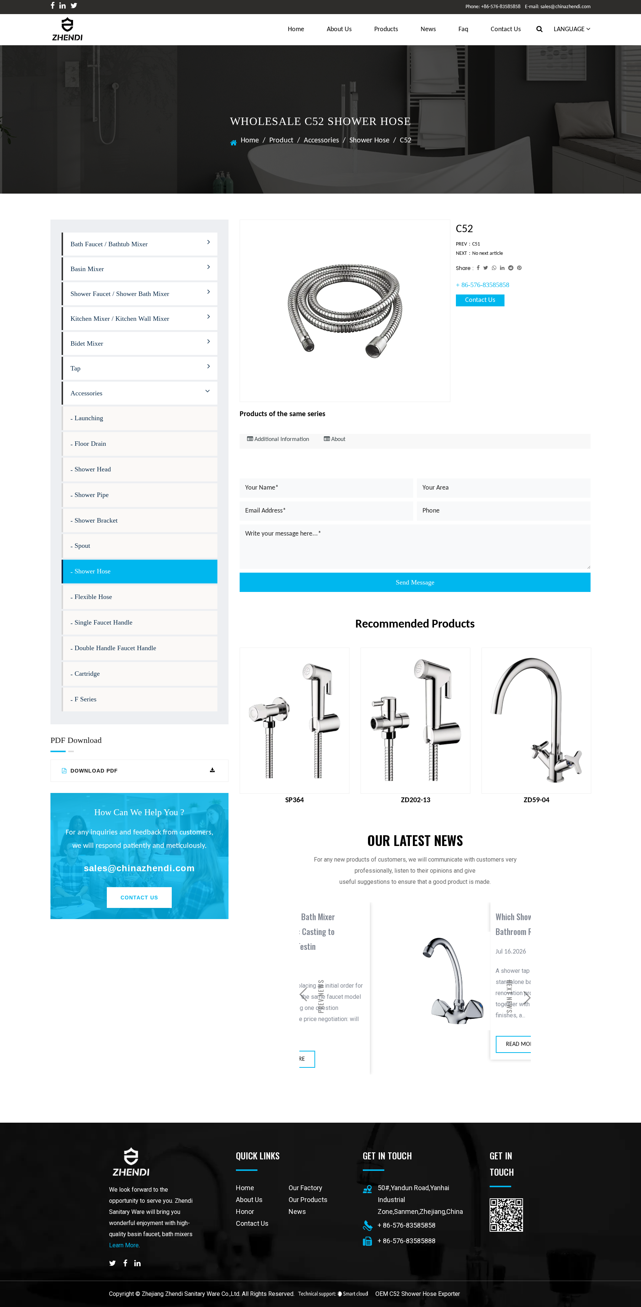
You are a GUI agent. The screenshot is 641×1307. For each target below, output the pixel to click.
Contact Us (139, 898)
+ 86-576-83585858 (482, 285)
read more (427, 1044)
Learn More (124, 1245)
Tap (75, 368)
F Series (85, 699)
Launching (89, 418)
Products (386, 29)
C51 (476, 244)
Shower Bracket (96, 520)
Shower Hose (369, 140)
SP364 (294, 800)
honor (245, 1211)
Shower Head (93, 469)
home (296, 29)
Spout (82, 545)
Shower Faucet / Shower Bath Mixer (119, 293)
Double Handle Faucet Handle (115, 648)
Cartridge (87, 673)
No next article (487, 253)
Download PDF (93, 771)
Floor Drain (90, 443)
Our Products (308, 1200)
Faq (463, 29)
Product (281, 140)
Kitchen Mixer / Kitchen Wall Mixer (119, 318)
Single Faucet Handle (103, 622)
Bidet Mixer (86, 343)
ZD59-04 (536, 800)
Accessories (321, 140)
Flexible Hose (93, 596)
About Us (339, 29)
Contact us (506, 29)
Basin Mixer (87, 269)
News (428, 29)
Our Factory (305, 1188)
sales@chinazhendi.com (139, 868)
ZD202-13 (415, 800)
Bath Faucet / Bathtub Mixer (109, 244)
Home (250, 140)
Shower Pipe (92, 494)
